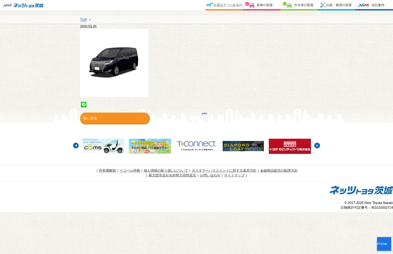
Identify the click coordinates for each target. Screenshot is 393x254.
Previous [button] (76, 145)
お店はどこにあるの (228, 5)
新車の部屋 (265, 5)
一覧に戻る (88, 118)
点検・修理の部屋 (339, 5)
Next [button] (317, 145)
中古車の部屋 (303, 5)
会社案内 (378, 5)
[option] (103, 147)
